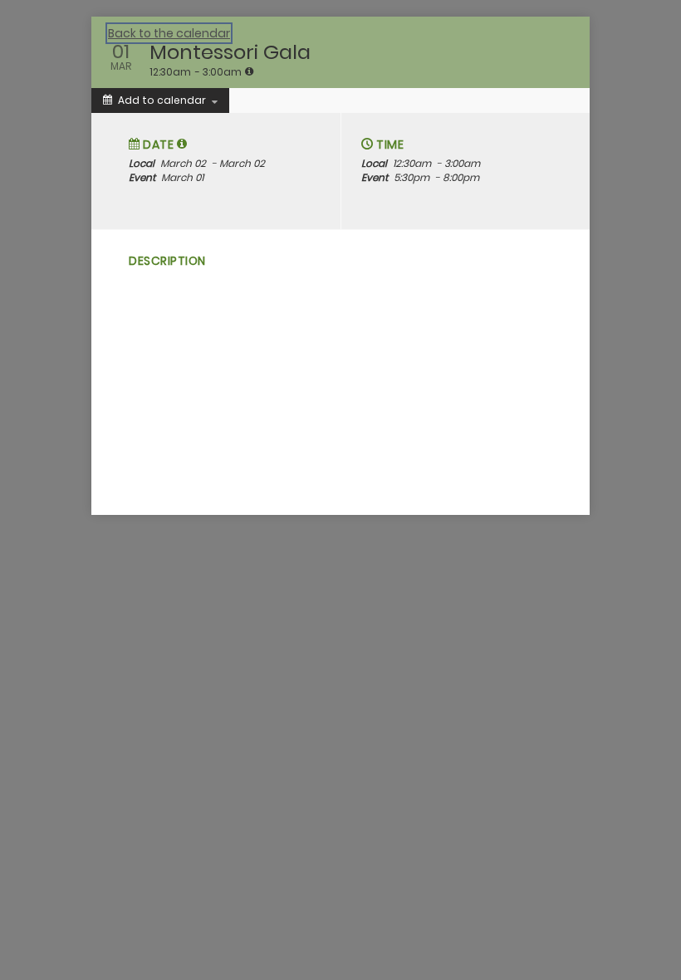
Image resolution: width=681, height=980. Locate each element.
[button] (182, 143)
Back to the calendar (169, 33)
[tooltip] (249, 71)
